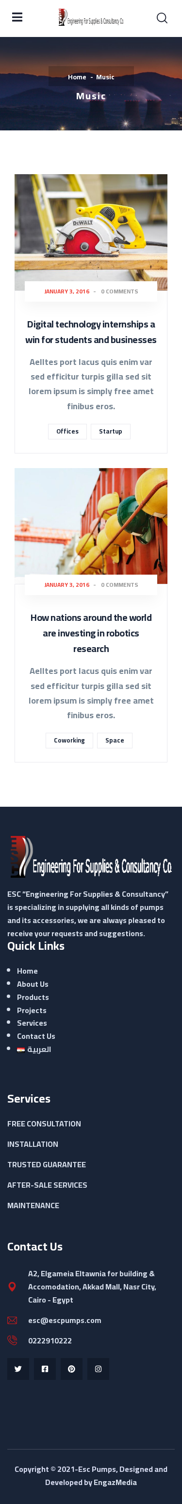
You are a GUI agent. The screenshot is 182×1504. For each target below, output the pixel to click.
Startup (110, 431)
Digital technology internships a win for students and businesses (91, 331)
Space (114, 740)
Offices (67, 431)
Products (33, 997)
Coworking (69, 740)
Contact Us (36, 1036)
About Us (33, 984)
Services (32, 1022)
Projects (32, 1010)
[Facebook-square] (45, 1369)
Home (77, 77)
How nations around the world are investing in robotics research (91, 632)
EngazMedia (115, 1482)
